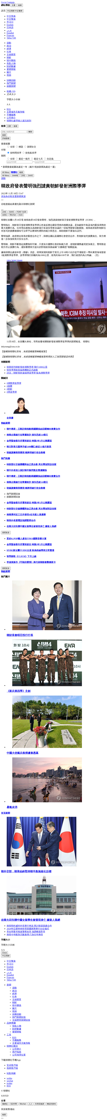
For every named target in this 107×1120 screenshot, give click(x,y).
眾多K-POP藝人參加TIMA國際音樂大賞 (26, 538)
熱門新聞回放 (19, 1017)
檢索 (4, 135)
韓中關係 (11, 60)
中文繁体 (11, 961)
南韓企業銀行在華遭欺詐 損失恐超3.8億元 (27, 435)
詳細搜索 (5, 138)
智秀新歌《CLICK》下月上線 (21, 556)
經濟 (9, 49)
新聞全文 (31, 147)
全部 (12, 147)
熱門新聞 (11, 83)
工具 (9, 1035)
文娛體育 (11, 54)
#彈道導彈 (12, 392)
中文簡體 (5, 956)
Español (10, 975)
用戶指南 (16, 1052)
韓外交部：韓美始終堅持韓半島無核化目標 (26, 871)
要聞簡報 (11, 69)
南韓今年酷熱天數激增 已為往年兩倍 (25, 934)
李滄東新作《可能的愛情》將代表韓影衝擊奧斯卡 (31, 562)
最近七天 (38, 159)
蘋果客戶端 (12, 1068)
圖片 (9, 72)
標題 (21, 147)
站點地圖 (11, 1073)
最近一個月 (24, 159)
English (10, 967)
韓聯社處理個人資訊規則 (19, 120)
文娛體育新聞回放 (21, 1020)
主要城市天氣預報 (16, 112)
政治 (9, 46)
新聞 (9, 985)
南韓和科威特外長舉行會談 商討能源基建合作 (29, 926)
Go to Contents (7, 2)
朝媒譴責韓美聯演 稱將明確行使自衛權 (26, 452)
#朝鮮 (9, 389)
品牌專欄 (11, 1023)
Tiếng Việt (11, 980)
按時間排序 (15, 153)
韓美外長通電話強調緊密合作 (21, 520)
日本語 (10, 969)
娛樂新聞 (11, 86)
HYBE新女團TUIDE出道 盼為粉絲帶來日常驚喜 (30, 550)
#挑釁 (9, 386)
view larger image (14, 260)
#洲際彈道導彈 (14, 383)
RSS (9, 109)
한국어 (10, 964)
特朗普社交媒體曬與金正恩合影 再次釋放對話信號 (31, 464)
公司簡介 (11, 118)
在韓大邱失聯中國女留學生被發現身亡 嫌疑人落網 (31, 526)
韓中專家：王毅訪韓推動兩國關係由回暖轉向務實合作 (33, 429)
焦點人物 (11, 63)
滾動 (9, 43)
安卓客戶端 (12, 1065)
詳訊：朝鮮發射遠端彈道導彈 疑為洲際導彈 (28, 373)
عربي (9, 972)
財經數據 (11, 66)
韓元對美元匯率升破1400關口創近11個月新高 (29, 446)
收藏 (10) (11, 91)
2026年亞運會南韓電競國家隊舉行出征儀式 (28, 928)
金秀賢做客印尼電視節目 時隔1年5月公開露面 (29, 441)
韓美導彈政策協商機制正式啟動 (22, 370)
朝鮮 (9, 57)
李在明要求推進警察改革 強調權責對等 (26, 931)
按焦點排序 (31, 153)
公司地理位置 (19, 1055)
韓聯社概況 (12, 1046)
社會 (9, 51)
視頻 (9, 75)
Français (10, 977)
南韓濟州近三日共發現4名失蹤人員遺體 (26, 514)
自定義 (50, 159)
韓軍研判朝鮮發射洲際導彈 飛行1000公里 (27, 367)
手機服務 (11, 115)
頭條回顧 (11, 80)
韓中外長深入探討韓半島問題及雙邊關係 (27, 470)
